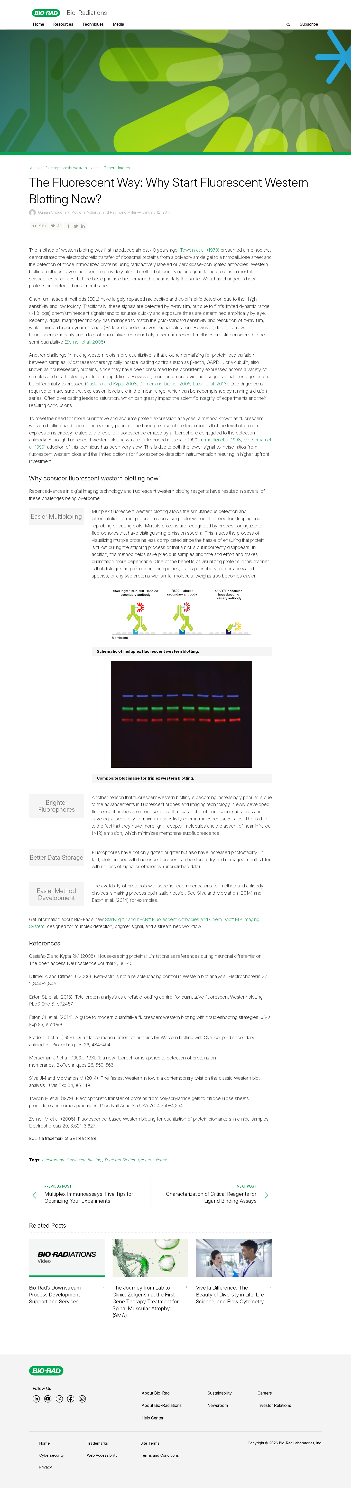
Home (44, 1443)
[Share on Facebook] (68, 226)
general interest (152, 1159)
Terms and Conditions (160, 1455)
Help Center (152, 1417)
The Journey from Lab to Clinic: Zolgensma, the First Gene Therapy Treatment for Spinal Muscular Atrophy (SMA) (146, 1301)
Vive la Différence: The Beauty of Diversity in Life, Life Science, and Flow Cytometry (230, 1294)
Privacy (45, 1467)
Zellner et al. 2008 (85, 342)
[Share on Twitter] (75, 226)
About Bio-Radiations (162, 1405)
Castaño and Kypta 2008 (111, 383)
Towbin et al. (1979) (199, 250)
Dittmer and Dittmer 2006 (164, 383)
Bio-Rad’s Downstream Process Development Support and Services (55, 1294)
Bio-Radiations (87, 12)
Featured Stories (120, 1159)
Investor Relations (274, 1405)
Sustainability (219, 1393)
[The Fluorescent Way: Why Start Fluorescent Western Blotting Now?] (175, 90)
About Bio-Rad (156, 1393)
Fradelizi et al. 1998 (221, 439)
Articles (36, 168)
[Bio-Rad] (46, 1370)
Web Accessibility (102, 1455)
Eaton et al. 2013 (209, 383)
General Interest (117, 168)
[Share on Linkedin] (83, 226)
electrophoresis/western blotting (71, 1159)
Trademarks (97, 1443)
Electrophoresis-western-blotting (72, 168)
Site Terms (150, 1443)
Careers (264, 1393)
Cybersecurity (51, 1455)
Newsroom (217, 1405)
